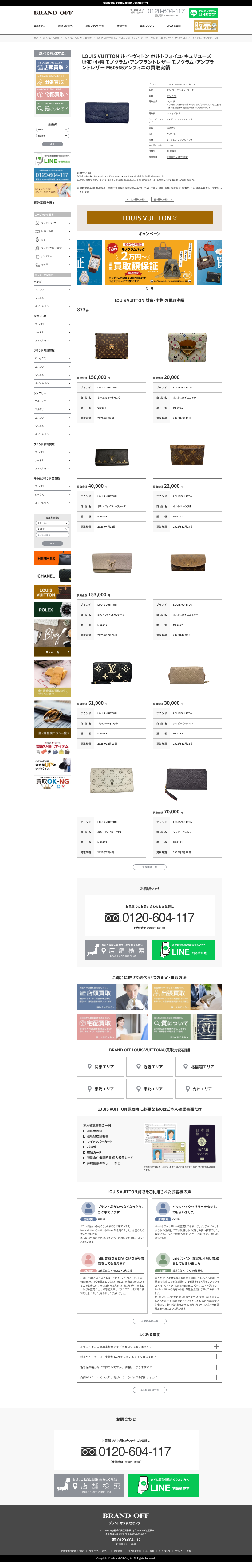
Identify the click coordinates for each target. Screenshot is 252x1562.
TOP (36, 38)
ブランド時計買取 (44, 351)
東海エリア (104, 1089)
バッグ (38, 282)
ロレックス (40, 358)
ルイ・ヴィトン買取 (51, 38)
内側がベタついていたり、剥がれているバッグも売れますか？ (119, 1377)
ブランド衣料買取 (44, 444)
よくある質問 (174, 25)
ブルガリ (39, 409)
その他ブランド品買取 (47, 479)
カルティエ (40, 401)
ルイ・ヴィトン (42, 306)
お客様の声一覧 (149, 1321)
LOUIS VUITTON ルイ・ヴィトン (181, 84)
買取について (147, 25)
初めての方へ (65, 25)
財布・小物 (40, 316)
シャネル (39, 298)
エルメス (39, 289)
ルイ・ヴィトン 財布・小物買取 (78, 38)
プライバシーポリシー (99, 1550)
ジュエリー (40, 393)
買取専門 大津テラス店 (177, 156)
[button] (147, 288)
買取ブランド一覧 (94, 25)
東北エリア (153, 1089)
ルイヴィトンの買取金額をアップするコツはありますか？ (116, 1347)
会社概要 (149, 1550)
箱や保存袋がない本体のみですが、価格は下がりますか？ (116, 1367)
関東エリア (104, 1066)
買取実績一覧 (149, 867)
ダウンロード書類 (183, 1550)
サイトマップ (164, 1550)
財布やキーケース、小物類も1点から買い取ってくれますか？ (118, 1357)
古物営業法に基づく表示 (72, 1550)
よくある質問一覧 (149, 1389)
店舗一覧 (122, 25)
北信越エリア (202, 1066)
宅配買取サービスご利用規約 (127, 1550)
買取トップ (39, 25)
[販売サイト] (206, 26)
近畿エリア (153, 1066)
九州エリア (202, 1089)
